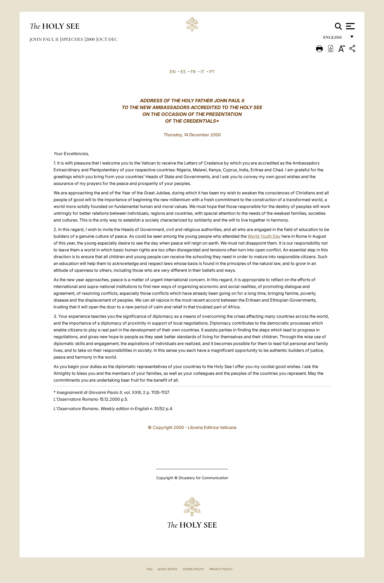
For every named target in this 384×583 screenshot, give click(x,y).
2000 (91, 39)
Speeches (72, 39)
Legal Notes (167, 569)
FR (193, 71)
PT (211, 71)
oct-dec (107, 39)
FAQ (149, 569)
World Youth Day (264, 236)
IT (202, 71)
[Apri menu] (350, 26)
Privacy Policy (220, 569)
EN (173, 71)
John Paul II (45, 39)
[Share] (353, 49)
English (335, 39)
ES (183, 71)
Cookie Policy (193, 569)
